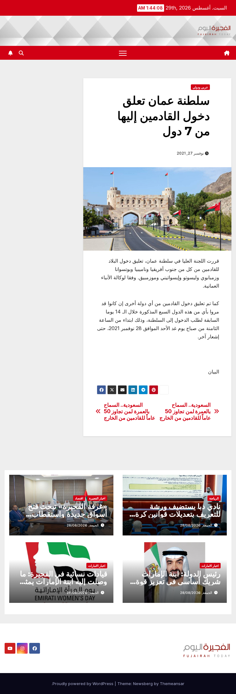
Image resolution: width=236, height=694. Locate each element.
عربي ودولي (200, 87)
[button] (21, 53)
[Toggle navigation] (122, 53)
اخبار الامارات (210, 565)
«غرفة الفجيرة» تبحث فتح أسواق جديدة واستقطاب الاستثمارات (67, 514)
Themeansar (172, 683)
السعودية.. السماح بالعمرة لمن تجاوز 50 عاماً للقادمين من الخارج (129, 411)
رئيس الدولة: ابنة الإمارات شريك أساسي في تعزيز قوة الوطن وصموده (178, 581)
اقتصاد (79, 498)
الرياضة (214, 498)
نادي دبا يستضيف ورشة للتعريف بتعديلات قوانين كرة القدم (178, 514)
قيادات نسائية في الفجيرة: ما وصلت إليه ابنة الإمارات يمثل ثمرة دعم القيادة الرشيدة (63, 581)
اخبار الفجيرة (97, 498)
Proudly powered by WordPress (84, 683)
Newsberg (143, 683)
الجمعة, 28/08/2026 (196, 525)
